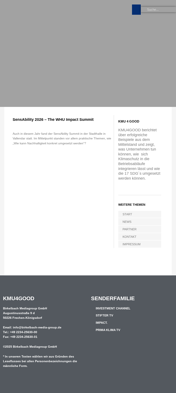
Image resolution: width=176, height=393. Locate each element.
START (127, 214)
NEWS (127, 221)
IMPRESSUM (132, 244)
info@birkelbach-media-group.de (37, 327)
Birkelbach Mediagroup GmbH (35, 346)
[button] (136, 9)
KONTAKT (130, 236)
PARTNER (130, 229)
